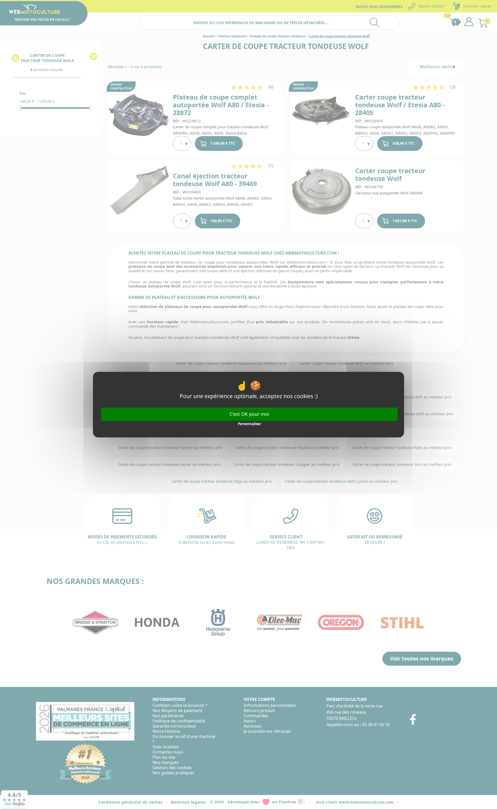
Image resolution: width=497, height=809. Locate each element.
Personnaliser (249, 424)
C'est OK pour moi (249, 414)
